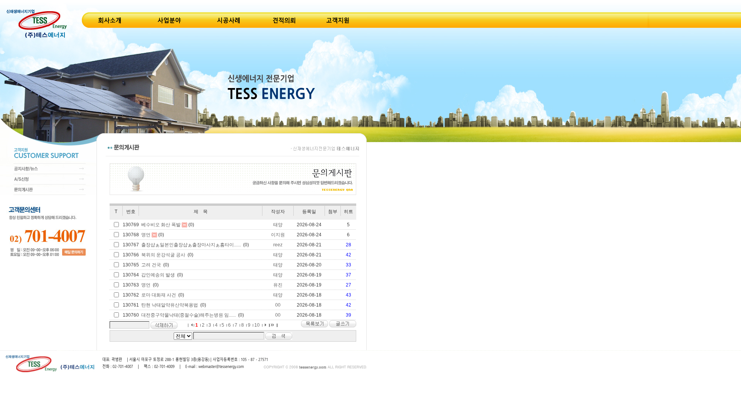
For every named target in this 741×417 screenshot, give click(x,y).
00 (278, 305)
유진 (278, 285)
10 (257, 325)
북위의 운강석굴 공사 (163, 255)
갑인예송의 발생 (158, 275)
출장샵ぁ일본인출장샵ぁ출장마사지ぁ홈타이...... (191, 244)
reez (278, 244)
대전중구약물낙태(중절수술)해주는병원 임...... (188, 315)
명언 (146, 234)
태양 (278, 224)
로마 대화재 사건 (158, 295)
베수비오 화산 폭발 (161, 224)
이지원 (278, 234)
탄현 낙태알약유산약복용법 (169, 305)
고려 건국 (151, 265)
